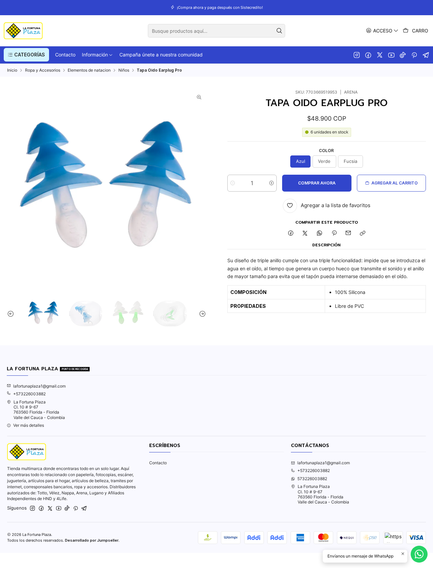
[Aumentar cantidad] (271, 183)
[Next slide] (201, 313)
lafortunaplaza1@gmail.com (39, 386)
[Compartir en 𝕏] (305, 233)
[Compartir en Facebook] (291, 233)
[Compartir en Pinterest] (334, 233)
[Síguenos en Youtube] (391, 54)
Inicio (12, 70)
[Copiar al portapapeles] (363, 233)
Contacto (158, 462)
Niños (123, 70)
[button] (26, 54)
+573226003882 (29, 393)
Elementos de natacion (89, 70)
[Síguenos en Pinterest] (414, 54)
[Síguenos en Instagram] (356, 54)
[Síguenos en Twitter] (379, 54)
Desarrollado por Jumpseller (91, 540)
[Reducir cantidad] (232, 183)
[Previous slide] (12, 313)
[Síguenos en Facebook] (368, 54)
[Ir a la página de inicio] (23, 30)
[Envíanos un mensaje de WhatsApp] (419, 554)
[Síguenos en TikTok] (402, 54)
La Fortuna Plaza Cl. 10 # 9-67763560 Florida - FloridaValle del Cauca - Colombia (39, 409)
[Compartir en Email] (348, 233)
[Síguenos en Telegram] (426, 54)
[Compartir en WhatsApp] (320, 233)
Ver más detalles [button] (28, 425)
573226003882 (312, 478)
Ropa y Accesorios (42, 70)
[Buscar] (279, 31)
